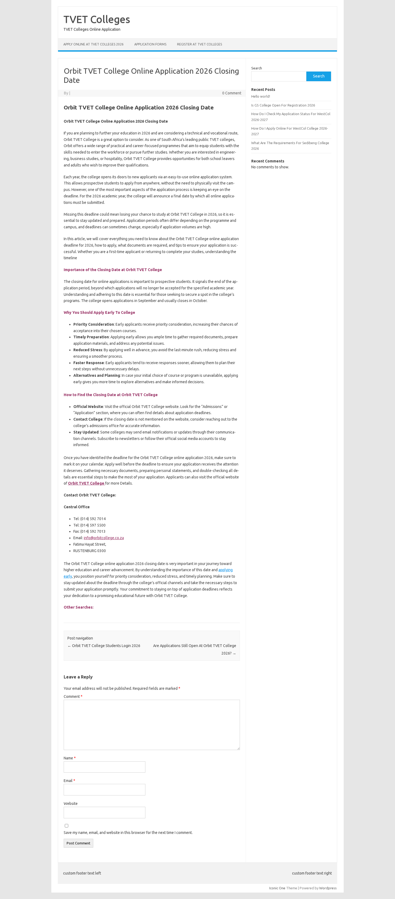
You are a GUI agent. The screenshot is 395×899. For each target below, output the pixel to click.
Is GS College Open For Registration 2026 (283, 105)
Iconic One (277, 888)
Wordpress (328, 888)
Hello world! (260, 96)
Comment (73, 696)
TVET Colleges (96, 19)
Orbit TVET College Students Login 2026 (103, 646)
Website (71, 803)
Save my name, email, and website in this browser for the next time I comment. (128, 832)
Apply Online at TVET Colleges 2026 (93, 44)
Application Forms (150, 44)
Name (70, 758)
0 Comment (231, 93)
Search (256, 68)
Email (69, 781)
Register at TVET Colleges (199, 44)
